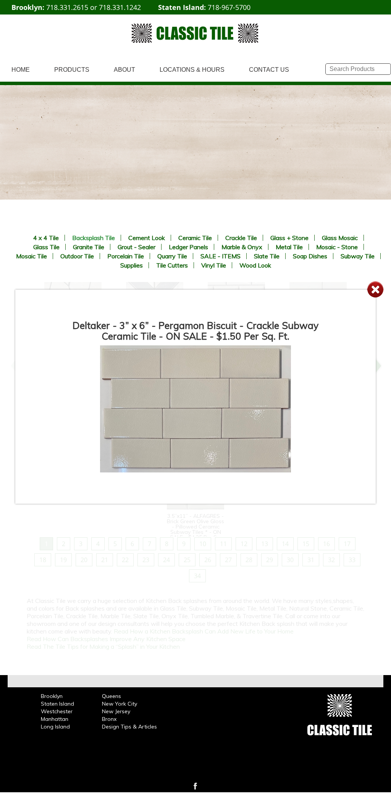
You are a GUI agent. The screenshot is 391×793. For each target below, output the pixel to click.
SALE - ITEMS (220, 256)
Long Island (55, 726)
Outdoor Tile (77, 256)
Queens (111, 696)
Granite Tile (88, 247)
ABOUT (124, 69)
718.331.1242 (120, 7)
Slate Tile (267, 256)
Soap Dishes (310, 256)
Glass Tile (46, 247)
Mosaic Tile (31, 256)
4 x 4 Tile (46, 238)
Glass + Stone (289, 238)
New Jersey (116, 711)
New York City (119, 703)
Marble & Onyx (241, 247)
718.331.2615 (67, 7)
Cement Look (146, 238)
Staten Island (57, 703)
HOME (20, 69)
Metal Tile (289, 247)
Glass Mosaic (340, 238)
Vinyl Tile (213, 265)
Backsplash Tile (93, 238)
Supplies (131, 265)
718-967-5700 (229, 7)
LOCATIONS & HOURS (192, 69)
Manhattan (54, 719)
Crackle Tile (241, 238)
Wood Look (255, 265)
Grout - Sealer (136, 247)
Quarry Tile (172, 256)
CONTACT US (269, 69)
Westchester (57, 711)
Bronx (109, 719)
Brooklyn (52, 696)
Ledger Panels (188, 247)
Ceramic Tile (195, 238)
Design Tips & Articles (129, 726)
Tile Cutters (172, 265)
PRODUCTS (71, 69)
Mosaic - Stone (337, 247)
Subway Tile (358, 256)
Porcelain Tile (125, 256)
